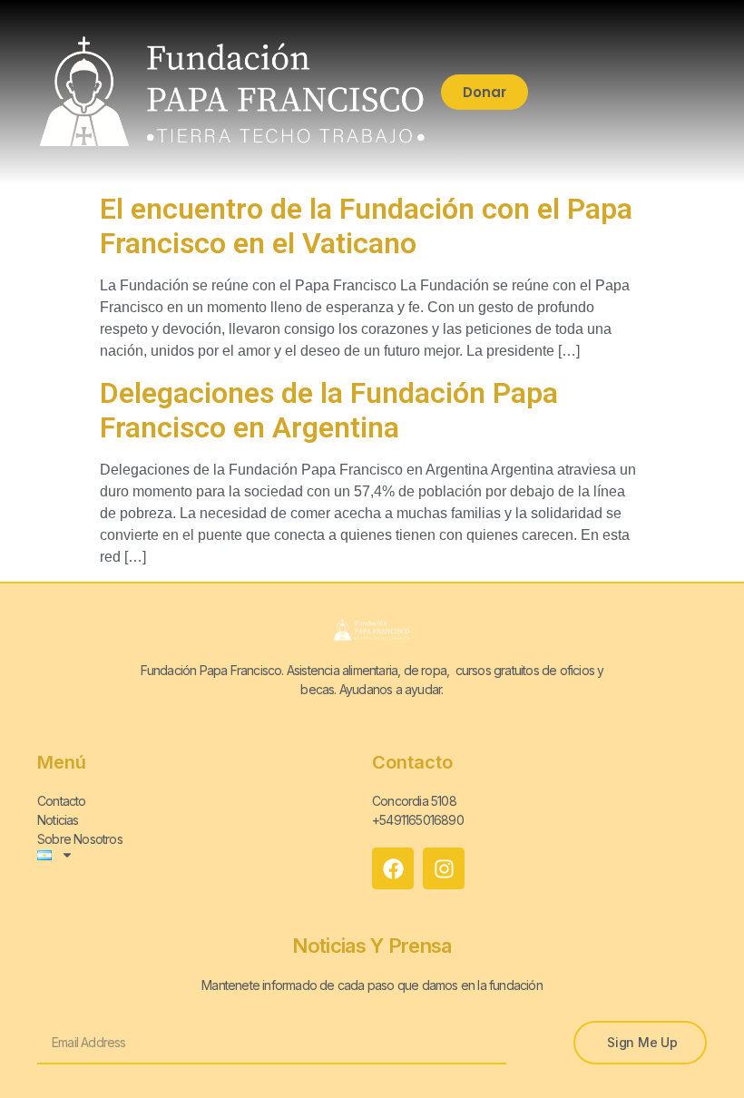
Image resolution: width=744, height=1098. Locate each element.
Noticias (58, 820)
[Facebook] (393, 868)
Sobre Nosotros (79, 839)
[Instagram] (444, 868)
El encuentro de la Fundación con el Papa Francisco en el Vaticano (366, 225)
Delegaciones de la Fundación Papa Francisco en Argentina (329, 410)
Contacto (61, 801)
